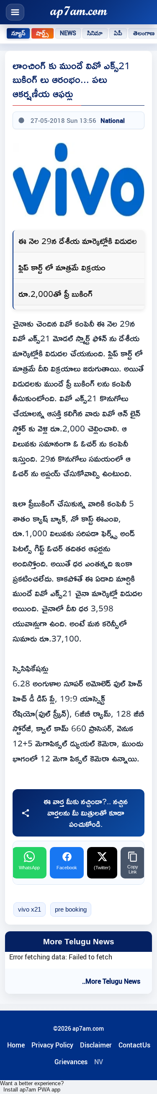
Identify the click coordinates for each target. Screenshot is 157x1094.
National (112, 120)
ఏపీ (118, 33)
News (68, 33)
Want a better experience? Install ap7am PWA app (32, 1086)
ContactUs (134, 1045)
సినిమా (95, 33)
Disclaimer (96, 1045)
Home (16, 1045)
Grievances (71, 1061)
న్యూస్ (18, 33)
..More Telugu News (111, 981)
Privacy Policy (52, 1045)
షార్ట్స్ (42, 33)
